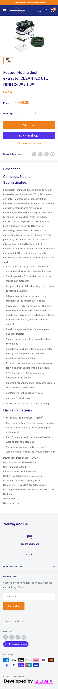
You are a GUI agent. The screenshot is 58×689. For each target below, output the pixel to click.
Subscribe (14, 606)
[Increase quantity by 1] (35, 113)
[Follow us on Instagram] (17, 637)
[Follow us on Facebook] (5, 637)
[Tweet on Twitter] (46, 154)
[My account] (45, 10)
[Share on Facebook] (34, 154)
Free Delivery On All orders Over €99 (29, 2)
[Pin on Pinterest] (40, 154)
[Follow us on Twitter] (11, 637)
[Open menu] (4, 10)
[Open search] (39, 10)
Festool (7, 91)
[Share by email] (52, 154)
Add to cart (29, 125)
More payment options (29, 143)
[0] (52, 10)
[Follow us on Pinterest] (24, 637)
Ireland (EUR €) (12, 621)
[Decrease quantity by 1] (18, 113)
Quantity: (8, 113)
